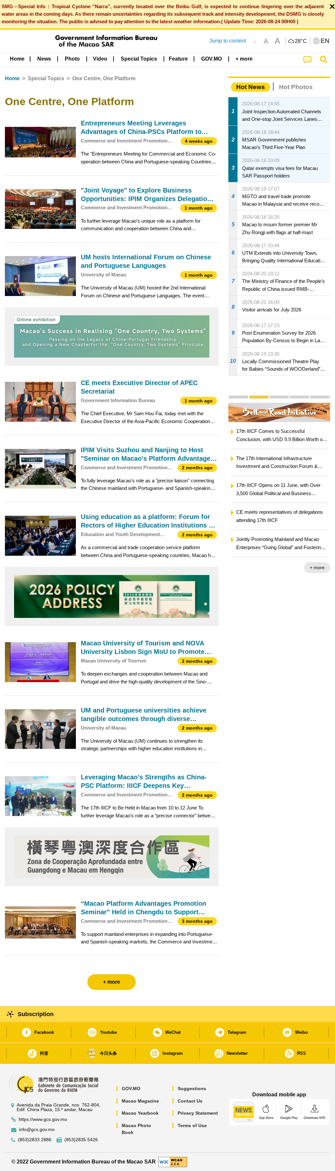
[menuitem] (44, 59)
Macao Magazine (140, 1101)
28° (301, 41)
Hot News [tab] (250, 87)
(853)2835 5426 (81, 1139)
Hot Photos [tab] (296, 87)
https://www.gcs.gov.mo (43, 1119)
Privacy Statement (198, 1113)
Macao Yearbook (140, 1113)
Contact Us (190, 1101)
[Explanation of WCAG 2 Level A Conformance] (172, 1161)
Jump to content (227, 41)
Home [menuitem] (17, 59)
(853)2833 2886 (34, 1139)
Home (12, 78)
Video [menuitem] (100, 59)
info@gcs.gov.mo (37, 1129)
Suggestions (192, 1088)
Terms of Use (192, 1125)
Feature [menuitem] (178, 59)
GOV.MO (131, 1088)
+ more (317, 567)
